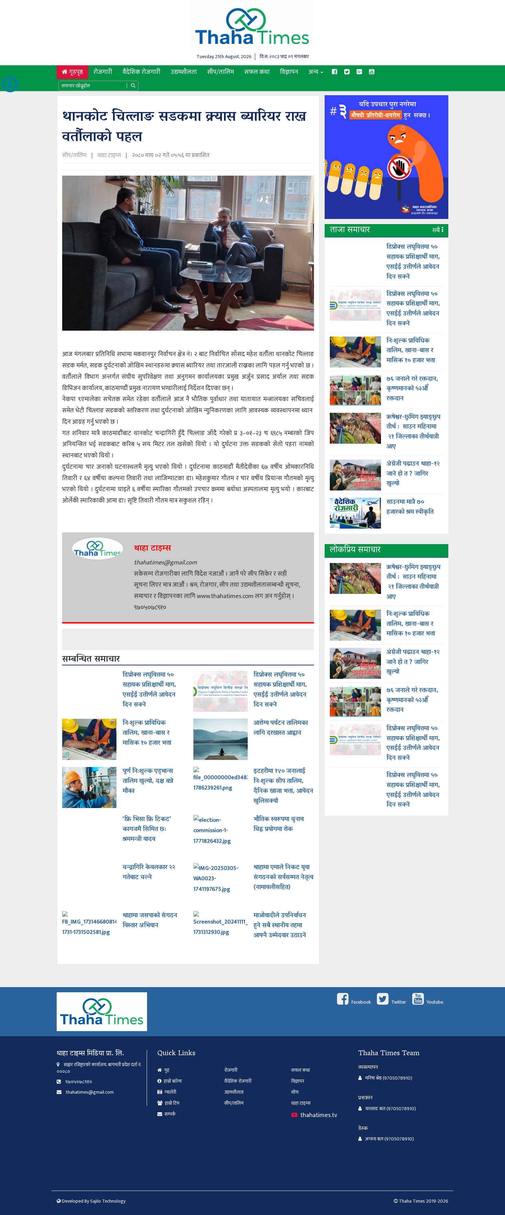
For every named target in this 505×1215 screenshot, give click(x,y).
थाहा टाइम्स (109, 155)
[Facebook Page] (334, 72)
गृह (166, 1070)
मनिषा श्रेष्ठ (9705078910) (388, 1078)
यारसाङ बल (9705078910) (390, 1109)
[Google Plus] (359, 72)
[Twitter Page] (347, 72)
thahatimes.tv (318, 1115)
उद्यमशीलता (184, 72)
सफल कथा (257, 72)
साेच (295, 1092)
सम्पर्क (170, 1114)
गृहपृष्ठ (78, 71)
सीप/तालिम (220, 72)
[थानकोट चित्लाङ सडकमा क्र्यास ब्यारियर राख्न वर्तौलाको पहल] (188, 256)
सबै (437, 230)
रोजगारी (102, 72)
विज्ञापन (289, 72)
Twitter (398, 1002)
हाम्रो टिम (171, 1103)
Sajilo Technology (107, 1201)
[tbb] (386, 159)
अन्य (314, 72)
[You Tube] (372, 72)
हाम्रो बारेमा (172, 1081)
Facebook (360, 1002)
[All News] (10, 84)
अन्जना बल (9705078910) (389, 1139)
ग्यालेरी (170, 1092)
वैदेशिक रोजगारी (141, 72)
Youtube (434, 1002)
